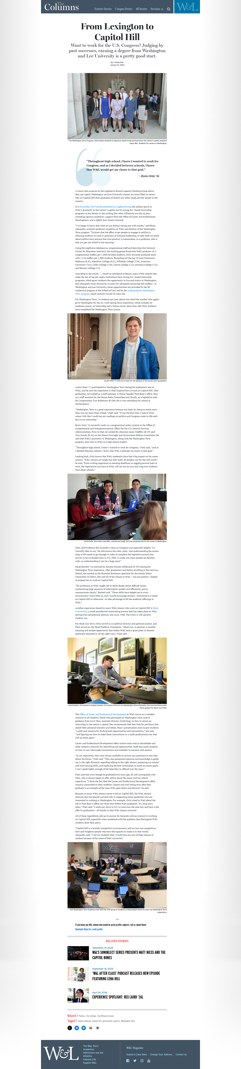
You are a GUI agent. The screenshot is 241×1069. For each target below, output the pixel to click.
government (107, 1021)
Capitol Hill (96, 1021)
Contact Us (181, 1054)
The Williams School (105, 1016)
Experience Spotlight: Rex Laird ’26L (117, 997)
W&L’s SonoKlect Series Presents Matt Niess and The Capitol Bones (129, 954)
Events (123, 9)
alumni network (84, 1021)
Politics (82, 1016)
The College (91, 1016)
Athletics (87, 1056)
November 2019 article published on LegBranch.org (105, 206)
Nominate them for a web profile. (89, 929)
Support (90, 1062)
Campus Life (89, 1059)
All (141, 9)
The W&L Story (91, 1046)
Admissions (93, 1052)
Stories (103, 9)
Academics (88, 1049)
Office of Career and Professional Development (103, 714)
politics (117, 1021)
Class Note (136, 1054)
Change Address (161, 1054)
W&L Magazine (134, 1048)
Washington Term (128, 1021)
